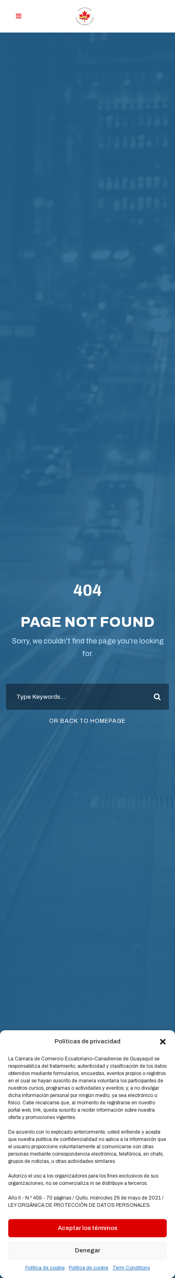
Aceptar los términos (87, 1228)
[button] (163, 1042)
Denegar (87, 1250)
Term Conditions (131, 1268)
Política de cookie (45, 1268)
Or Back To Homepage (87, 721)
